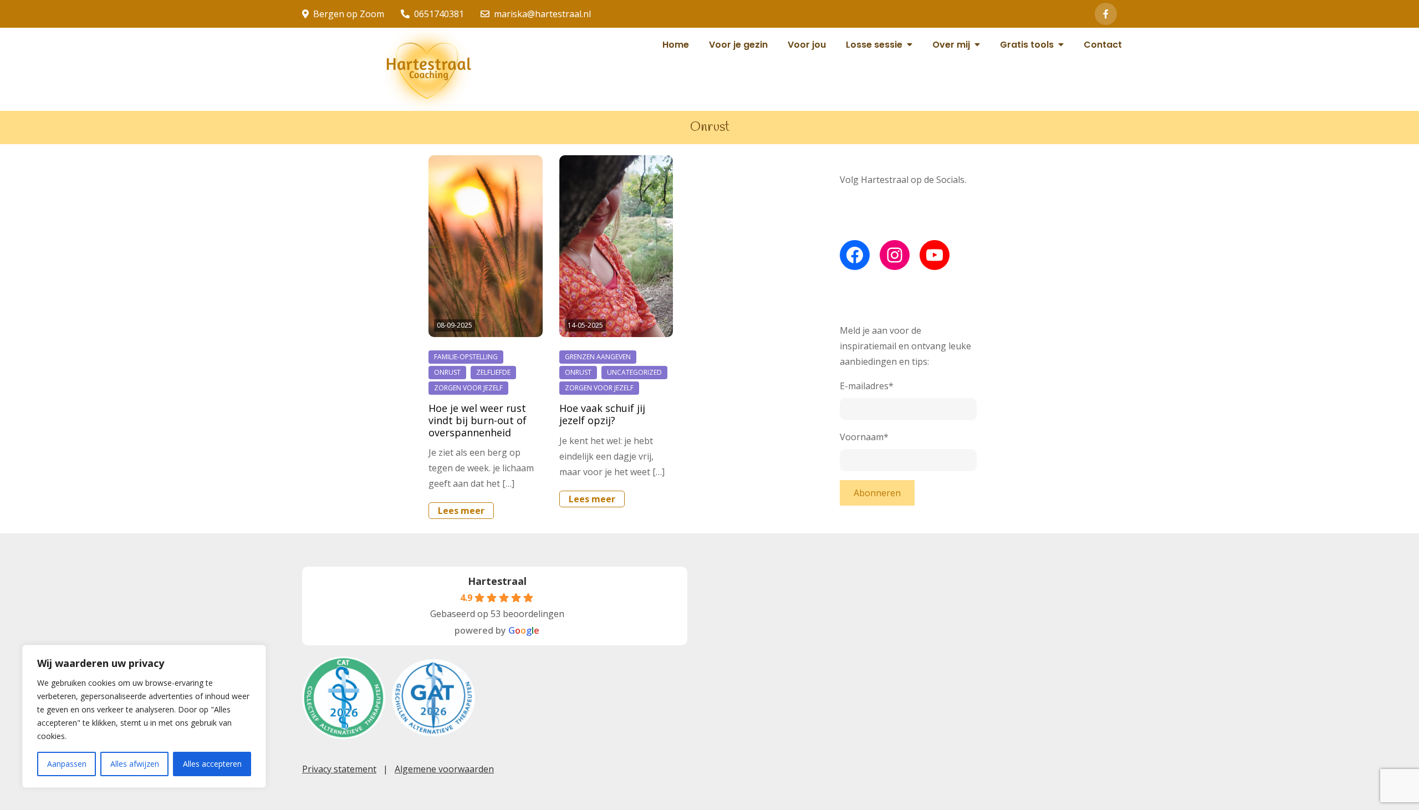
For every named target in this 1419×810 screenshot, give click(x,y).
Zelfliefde (493, 372)
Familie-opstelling (466, 356)
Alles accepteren (212, 763)
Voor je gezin (738, 44)
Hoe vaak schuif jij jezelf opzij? (602, 414)
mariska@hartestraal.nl (542, 14)
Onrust (447, 372)
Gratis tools (1027, 44)
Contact (1103, 44)
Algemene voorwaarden (444, 769)
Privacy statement (339, 769)
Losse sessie (874, 44)
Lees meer (461, 511)
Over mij (951, 44)
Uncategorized (634, 372)
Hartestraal (497, 581)
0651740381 (439, 14)
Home (675, 44)
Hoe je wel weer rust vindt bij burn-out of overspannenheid (477, 420)
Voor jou (807, 44)
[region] (144, 716)
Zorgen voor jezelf (468, 388)
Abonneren (877, 493)
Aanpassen (66, 763)
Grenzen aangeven (598, 356)
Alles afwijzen (134, 763)
